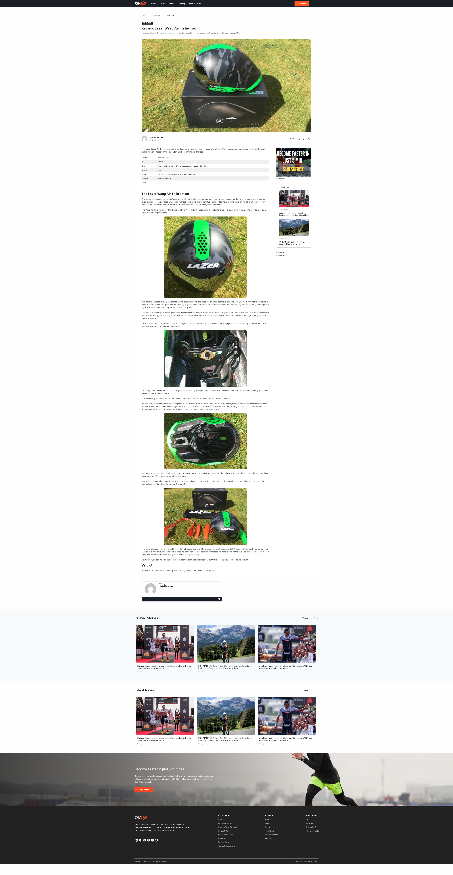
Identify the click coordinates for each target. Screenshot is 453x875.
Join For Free (312, 3)
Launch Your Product (227, 827)
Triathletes (269, 831)
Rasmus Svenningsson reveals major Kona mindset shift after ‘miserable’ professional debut (293, 215)
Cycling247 (311, 827)
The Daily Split (312, 831)
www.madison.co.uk (164, 178)
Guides (268, 838)
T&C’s (316, 861)
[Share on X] (304, 138)
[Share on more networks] (309, 138)
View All (305, 618)
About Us (222, 819)
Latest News (144, 690)
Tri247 (309, 819)
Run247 (309, 823)
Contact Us (223, 831)
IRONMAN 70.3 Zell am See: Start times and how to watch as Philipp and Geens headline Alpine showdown (292, 245)
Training (181, 3)
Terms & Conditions (226, 846)
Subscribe (301, 3)
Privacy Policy (224, 842)
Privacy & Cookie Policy (303, 861)
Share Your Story (225, 834)
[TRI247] (140, 3)
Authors (221, 838)
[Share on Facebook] (299, 138)
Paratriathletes (271, 834)
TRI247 (144, 16)
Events (171, 3)
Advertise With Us (226, 823)
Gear (153, 3)
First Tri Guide (195, 3)
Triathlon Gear (157, 16)
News (162, 3)
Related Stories (146, 618)
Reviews (170, 16)
